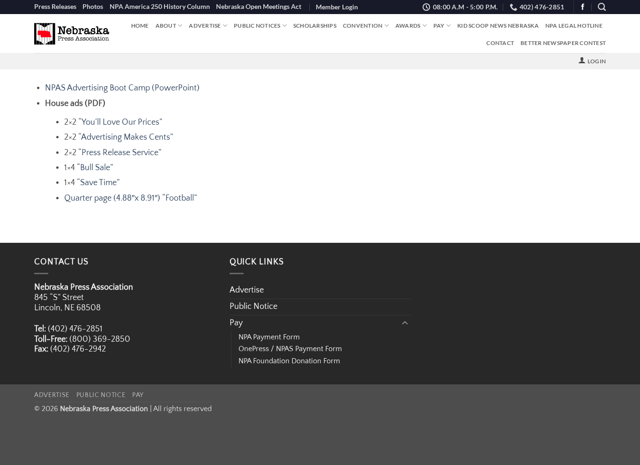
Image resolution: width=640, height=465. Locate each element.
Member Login (337, 7)
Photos (92, 6)
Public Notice (253, 306)
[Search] (602, 7)
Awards (408, 25)
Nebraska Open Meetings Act (258, 6)
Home (140, 25)
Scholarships (314, 25)
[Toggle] (404, 323)
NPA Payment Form (269, 337)
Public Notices (257, 25)
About (166, 25)
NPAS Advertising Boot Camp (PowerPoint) (122, 88)
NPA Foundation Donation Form (289, 361)
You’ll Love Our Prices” (122, 122)
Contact (500, 42)
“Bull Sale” (95, 167)
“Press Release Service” (119, 153)
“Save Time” (98, 183)
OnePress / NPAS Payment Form (290, 349)
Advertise (205, 25)
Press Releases (55, 6)
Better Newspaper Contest (563, 42)
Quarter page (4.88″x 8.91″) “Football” (130, 198)
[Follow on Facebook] (583, 7)
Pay (439, 25)
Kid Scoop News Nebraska (498, 25)
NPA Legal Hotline (574, 25)
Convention (363, 25)
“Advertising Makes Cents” (125, 137)
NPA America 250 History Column (160, 6)
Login (597, 61)
